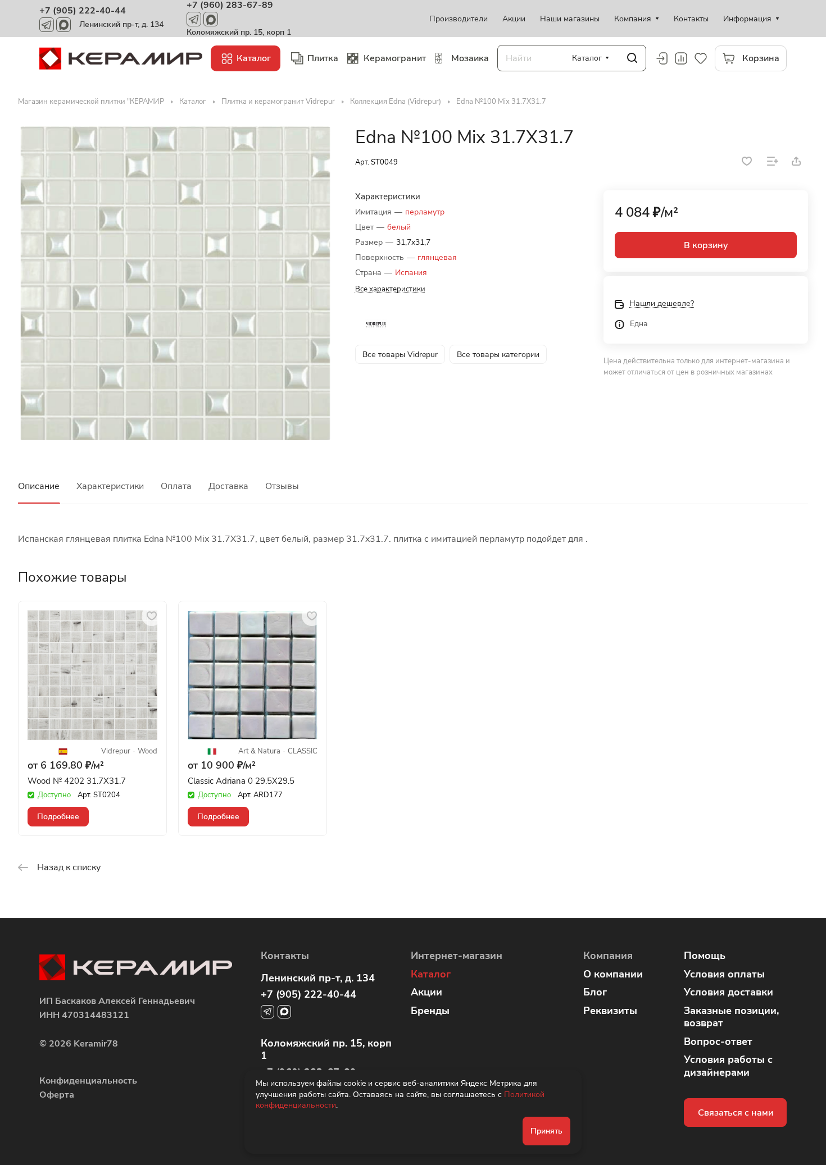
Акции (426, 992)
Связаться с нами (735, 1113)
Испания (411, 272)
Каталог (431, 974)
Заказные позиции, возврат (731, 1017)
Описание (39, 486)
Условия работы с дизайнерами (728, 1066)
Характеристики (110, 486)
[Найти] (632, 58)
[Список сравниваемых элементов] (681, 58)
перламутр (424, 212)
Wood (147, 751)
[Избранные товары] (700, 58)
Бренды (430, 1010)
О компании (613, 974)
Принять (546, 1131)
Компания (608, 955)
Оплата (176, 486)
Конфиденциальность (88, 1080)
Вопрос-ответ (718, 1041)
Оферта (56, 1094)
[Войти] (661, 58)
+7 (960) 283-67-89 (230, 5)
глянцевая (437, 257)
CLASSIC (302, 751)
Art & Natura (259, 751)
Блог (595, 992)
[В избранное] (747, 161)
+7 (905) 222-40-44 (82, 11)
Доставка (228, 486)
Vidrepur (115, 751)
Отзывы (282, 486)
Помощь (704, 955)
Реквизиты (610, 1010)
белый (399, 227)
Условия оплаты (724, 974)
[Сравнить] (772, 161)
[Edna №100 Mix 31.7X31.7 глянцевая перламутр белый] (175, 283)
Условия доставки (728, 992)
